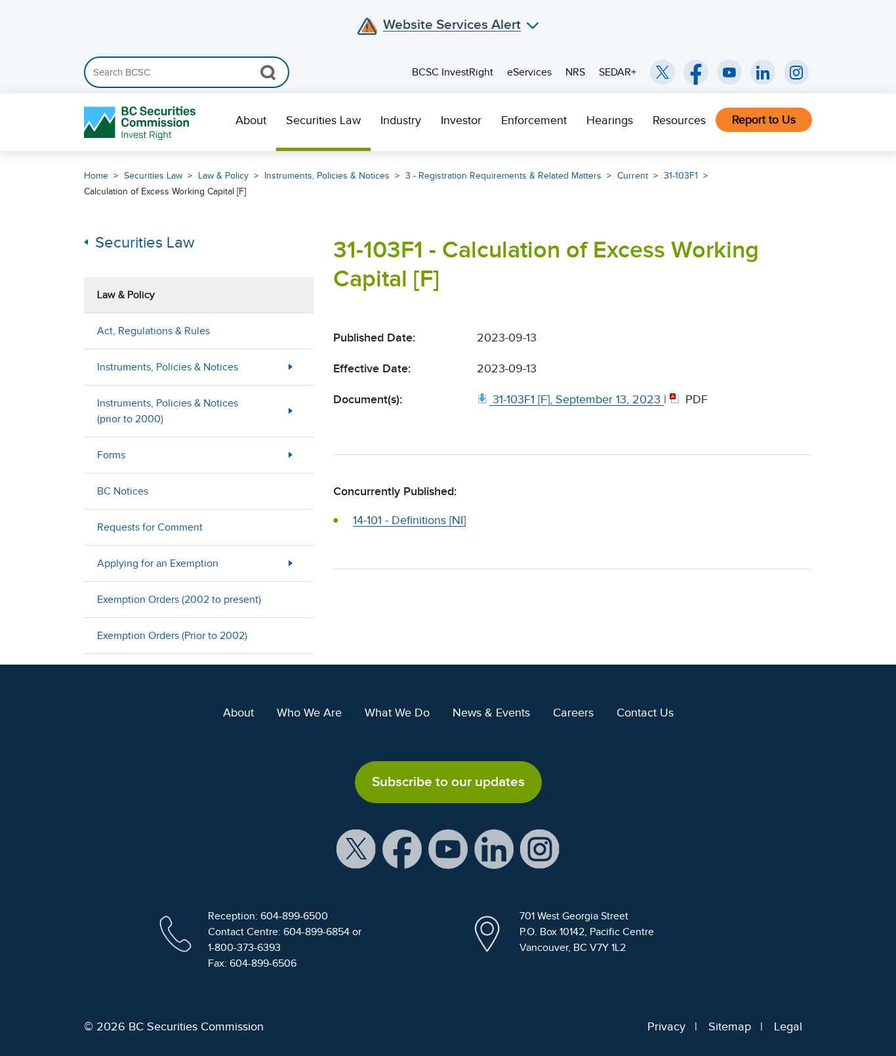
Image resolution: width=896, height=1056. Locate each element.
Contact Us (645, 712)
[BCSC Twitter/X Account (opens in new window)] (662, 72)
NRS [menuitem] (575, 72)
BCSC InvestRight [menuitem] (452, 72)
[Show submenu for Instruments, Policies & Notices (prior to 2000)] (291, 411)
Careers (573, 712)
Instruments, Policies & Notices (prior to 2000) (167, 411)
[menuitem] (251, 122)
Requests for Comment (150, 527)
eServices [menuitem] (529, 72)
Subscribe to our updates (448, 781)
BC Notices (122, 491)
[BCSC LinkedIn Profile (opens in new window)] (494, 847)
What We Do (397, 712)
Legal (788, 1026)
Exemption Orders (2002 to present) (179, 599)
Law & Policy (223, 176)
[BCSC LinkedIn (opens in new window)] (762, 72)
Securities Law (323, 120)
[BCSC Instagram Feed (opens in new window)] (796, 72)
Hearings (609, 120)
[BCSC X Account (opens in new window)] (356, 847)
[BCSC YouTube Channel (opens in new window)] (729, 72)
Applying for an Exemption (157, 563)
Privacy (666, 1026)
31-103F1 (681, 176)
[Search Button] (268, 72)
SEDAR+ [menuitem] (617, 72)
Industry (400, 120)
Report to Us (764, 119)
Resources (679, 120)
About (250, 120)
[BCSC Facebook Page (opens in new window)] (695, 72)
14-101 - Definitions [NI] (409, 520)
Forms (111, 455)
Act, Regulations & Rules (153, 331)
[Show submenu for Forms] (291, 455)
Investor (461, 120)
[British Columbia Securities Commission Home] (141, 122)
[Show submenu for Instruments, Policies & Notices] (291, 367)
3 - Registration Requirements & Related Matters (503, 176)
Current (632, 176)
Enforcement (534, 120)
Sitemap (729, 1026)
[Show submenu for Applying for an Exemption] (291, 563)
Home (96, 176)
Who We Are (309, 712)
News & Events (491, 712)
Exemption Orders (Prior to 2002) (172, 636)
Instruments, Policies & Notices (327, 176)
